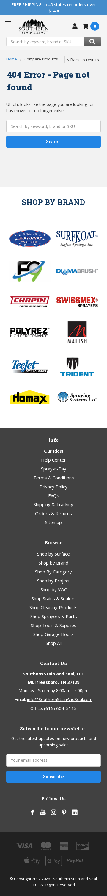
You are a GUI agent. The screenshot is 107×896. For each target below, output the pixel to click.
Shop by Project (53, 581)
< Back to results (83, 59)
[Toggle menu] (8, 23)
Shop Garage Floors (53, 634)
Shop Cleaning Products (53, 607)
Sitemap (53, 522)
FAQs (53, 495)
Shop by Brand (53, 563)
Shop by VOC (53, 589)
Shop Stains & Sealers (54, 598)
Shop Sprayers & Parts (53, 616)
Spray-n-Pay (53, 469)
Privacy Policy (53, 487)
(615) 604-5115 (60, 708)
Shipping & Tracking (53, 504)
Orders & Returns (53, 513)
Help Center (53, 460)
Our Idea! (53, 451)
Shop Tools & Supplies (53, 625)
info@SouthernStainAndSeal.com (59, 699)
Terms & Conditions (53, 478)
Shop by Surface (53, 554)
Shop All (54, 643)
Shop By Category (53, 572)
